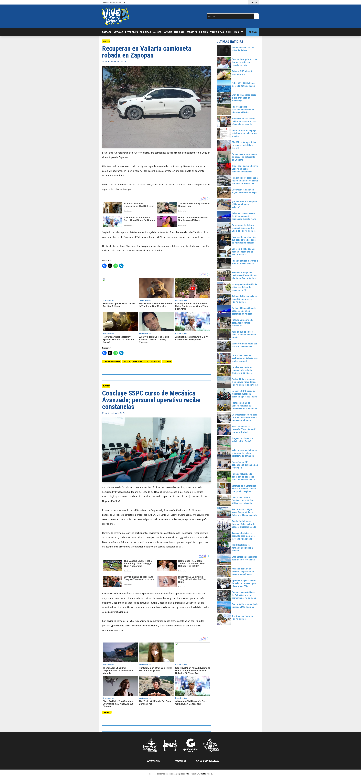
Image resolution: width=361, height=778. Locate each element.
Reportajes (131, 32)
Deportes (192, 32)
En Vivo (253, 32)
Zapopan (167, 361)
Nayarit (168, 32)
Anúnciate (153, 760)
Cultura (203, 32)
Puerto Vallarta (140, 361)
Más (236, 32)
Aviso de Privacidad (207, 760)
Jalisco (157, 32)
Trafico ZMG (217, 32)
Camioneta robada (112, 361)
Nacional (179, 32)
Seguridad (145, 32)
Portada (106, 32)
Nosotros (180, 760)
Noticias (118, 32)
